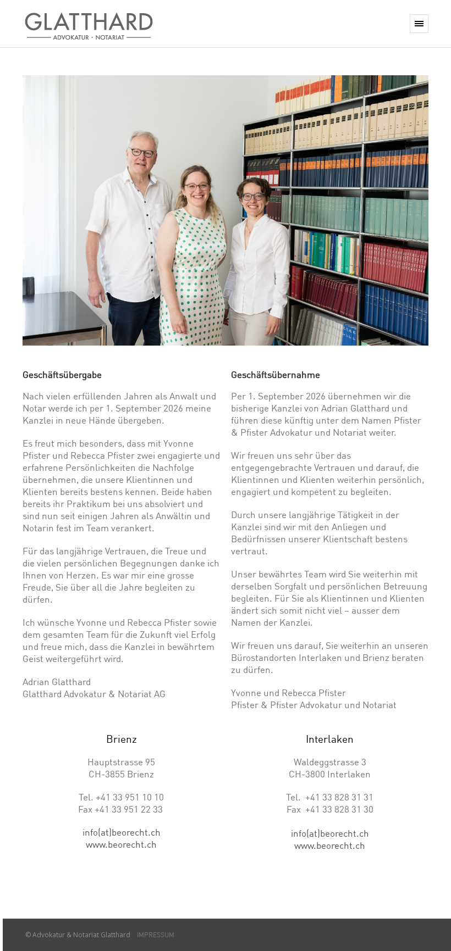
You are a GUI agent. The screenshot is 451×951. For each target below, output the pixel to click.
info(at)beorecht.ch (121, 832)
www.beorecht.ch (121, 844)
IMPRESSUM (153, 935)
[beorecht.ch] (89, 23)
